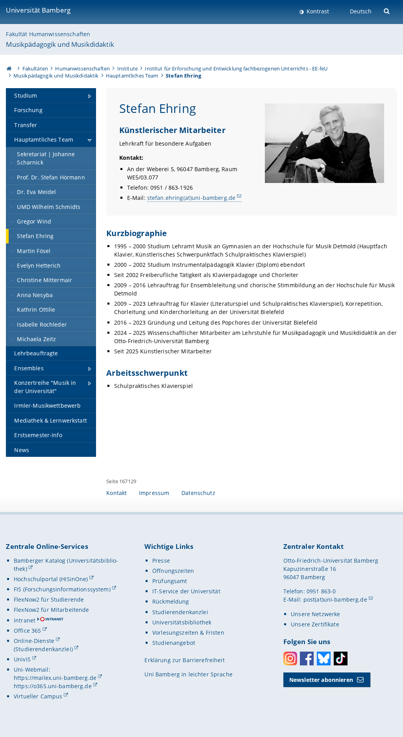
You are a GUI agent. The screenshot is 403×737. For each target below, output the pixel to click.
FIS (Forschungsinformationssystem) (62, 589)
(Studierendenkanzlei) (43, 649)
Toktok (341, 658)
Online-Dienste (34, 641)
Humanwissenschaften (82, 68)
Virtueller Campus (38, 696)
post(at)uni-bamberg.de (335, 599)
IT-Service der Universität (186, 591)
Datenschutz (198, 493)
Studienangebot (173, 642)
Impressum (154, 493)
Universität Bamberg (38, 10)
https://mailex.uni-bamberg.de (55, 678)
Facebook (307, 658)
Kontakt (116, 493)
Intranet (24, 620)
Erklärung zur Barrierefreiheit (184, 660)
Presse (161, 560)
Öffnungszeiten (173, 570)
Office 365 (27, 630)
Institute (127, 68)
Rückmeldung (170, 601)
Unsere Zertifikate (315, 624)
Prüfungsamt (169, 581)
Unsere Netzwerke (315, 614)
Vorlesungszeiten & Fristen (188, 632)
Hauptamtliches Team (132, 75)
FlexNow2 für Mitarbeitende (51, 609)
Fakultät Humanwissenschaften (48, 34)
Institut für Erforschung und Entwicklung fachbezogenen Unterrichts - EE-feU (236, 68)
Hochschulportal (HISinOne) (51, 579)
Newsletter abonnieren (321, 679)
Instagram (290, 658)
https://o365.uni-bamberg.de (53, 686)
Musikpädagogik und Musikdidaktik (60, 44)
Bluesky (324, 658)
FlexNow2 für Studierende (49, 599)
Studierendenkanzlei (180, 612)
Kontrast (317, 11)
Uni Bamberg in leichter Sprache (188, 674)
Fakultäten (35, 68)
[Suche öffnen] (387, 10)
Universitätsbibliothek (181, 622)
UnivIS (22, 659)
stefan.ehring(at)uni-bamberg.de (191, 197)
